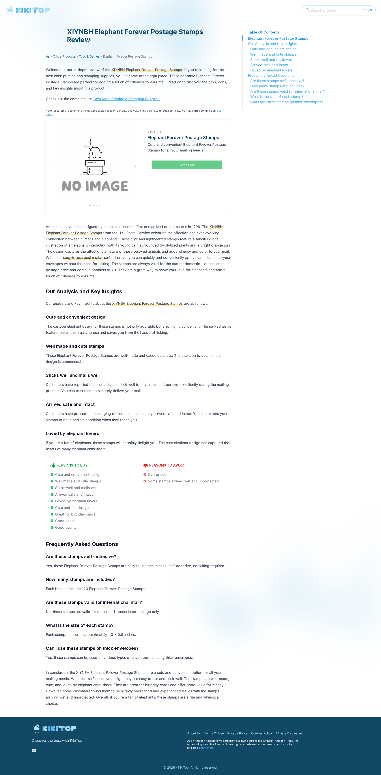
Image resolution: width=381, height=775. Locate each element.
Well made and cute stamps (273, 54)
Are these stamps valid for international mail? (287, 91)
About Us (194, 733)
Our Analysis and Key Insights (272, 43)
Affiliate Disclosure (289, 733)
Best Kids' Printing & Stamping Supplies (126, 99)
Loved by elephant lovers (271, 70)
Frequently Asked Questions (271, 75)
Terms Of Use (214, 733)
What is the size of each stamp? (276, 96)
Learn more (206, 747)
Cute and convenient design (273, 49)
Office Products (64, 56)
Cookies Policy (261, 733)
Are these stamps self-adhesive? (277, 80)
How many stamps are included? (277, 86)
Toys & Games (89, 56)
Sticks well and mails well (271, 59)
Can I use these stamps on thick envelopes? (286, 102)
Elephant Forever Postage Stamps (278, 38)
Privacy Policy (237, 733)
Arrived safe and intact (269, 65)
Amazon (187, 165)
